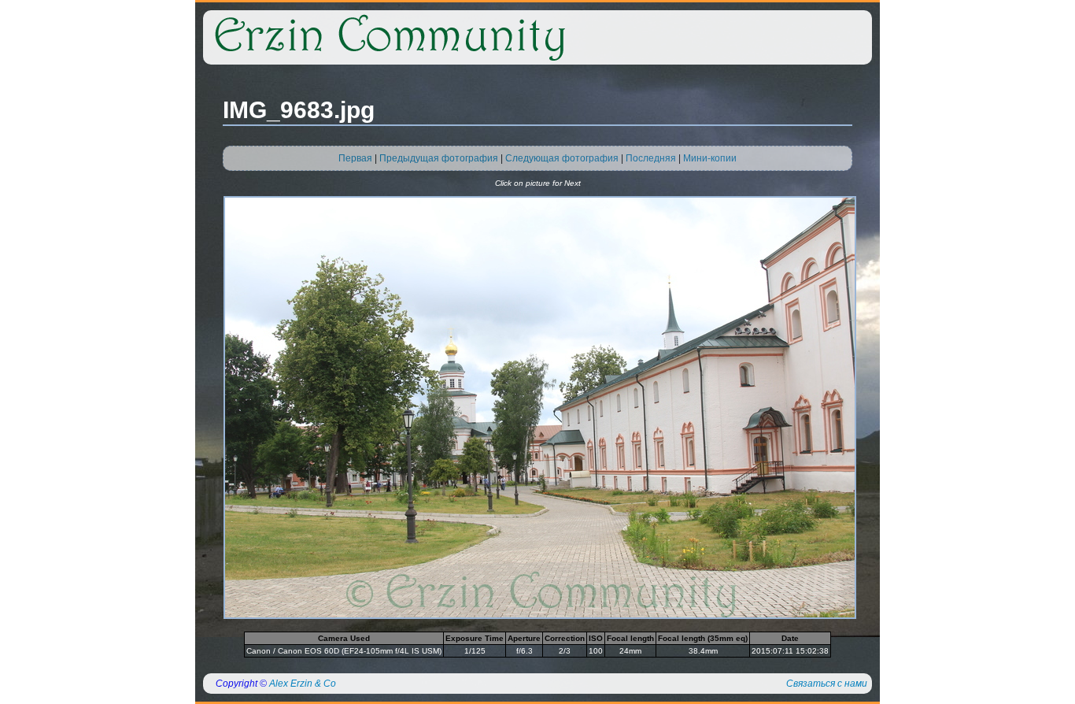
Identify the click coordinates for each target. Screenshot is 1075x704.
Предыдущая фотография (438, 158)
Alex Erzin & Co (302, 683)
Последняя (651, 158)
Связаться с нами (826, 683)
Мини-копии (710, 158)
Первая (355, 158)
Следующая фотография (562, 158)
